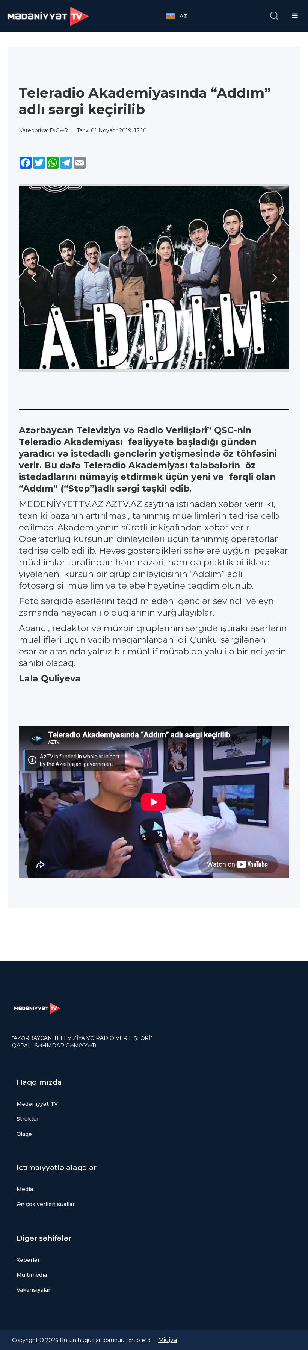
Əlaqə (24, 1134)
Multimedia (32, 1274)
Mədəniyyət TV (37, 1103)
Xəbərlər (28, 1259)
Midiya (167, 1340)
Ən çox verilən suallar (46, 1204)
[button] (180, 16)
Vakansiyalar (33, 1289)
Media (25, 1189)
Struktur (28, 1118)
